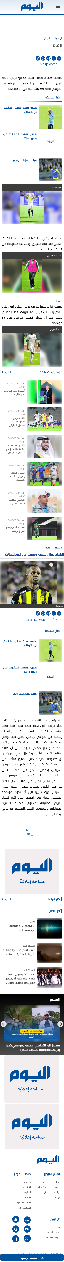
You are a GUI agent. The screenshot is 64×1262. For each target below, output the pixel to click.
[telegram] (48, 58)
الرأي (45, 1192)
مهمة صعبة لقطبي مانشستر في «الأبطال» (20, 109)
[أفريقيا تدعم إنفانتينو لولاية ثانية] (44, 392)
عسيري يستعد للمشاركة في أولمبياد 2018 (20, 136)
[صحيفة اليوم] (32, 6)
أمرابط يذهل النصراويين (25, 160)
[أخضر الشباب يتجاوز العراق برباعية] (44, 528)
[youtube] (27, 1229)
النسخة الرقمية (29, 1257)
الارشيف (27, 1187)
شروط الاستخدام (53, 1237)
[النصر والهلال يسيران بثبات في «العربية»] (44, 474)
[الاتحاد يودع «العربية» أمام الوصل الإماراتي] (44, 419)
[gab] (27, 1220)
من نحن (57, 1227)
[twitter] (59, 58)
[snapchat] (15, 1219)
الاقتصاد (44, 1182)
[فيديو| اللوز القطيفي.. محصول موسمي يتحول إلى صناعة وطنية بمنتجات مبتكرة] (32, 1023)
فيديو (57, 1197)
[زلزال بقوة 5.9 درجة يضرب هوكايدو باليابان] (49, 928)
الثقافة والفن (42, 1187)
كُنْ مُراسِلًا (26, 1182)
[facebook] (54, 58)
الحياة (57, 1187)
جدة (60, 619)
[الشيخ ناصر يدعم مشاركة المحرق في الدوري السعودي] (44, 446)
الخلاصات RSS (25, 1208)
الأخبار (57, 1182)
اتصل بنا (27, 1192)
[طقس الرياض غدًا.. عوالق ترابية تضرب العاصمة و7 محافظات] (49, 953)
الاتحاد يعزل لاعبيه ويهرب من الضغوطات (34, 554)
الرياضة (57, 1192)
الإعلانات (27, 1197)
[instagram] (15, 1229)
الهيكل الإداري (53, 1232)
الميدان (47, 38)
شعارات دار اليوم (24, 1203)
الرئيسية (58, 38)
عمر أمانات (53, 619)
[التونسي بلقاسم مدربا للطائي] (44, 501)
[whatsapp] (43, 58)
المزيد (7, 372)
